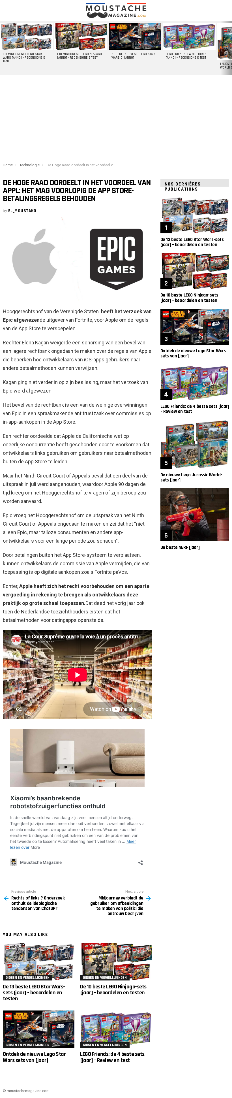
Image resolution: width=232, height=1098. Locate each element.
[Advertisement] (116, 117)
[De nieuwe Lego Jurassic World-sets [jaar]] (194, 444)
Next (229, 48)
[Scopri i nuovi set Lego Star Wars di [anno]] (135, 36)
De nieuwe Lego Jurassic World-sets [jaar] (191, 477)
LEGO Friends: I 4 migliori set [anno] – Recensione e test (188, 56)
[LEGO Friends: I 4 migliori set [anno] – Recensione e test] (189, 36)
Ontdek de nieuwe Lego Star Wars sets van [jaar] (34, 1057)
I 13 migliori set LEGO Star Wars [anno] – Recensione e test (24, 57)
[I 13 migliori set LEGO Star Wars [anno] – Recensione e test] (26, 36)
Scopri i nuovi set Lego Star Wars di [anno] (133, 56)
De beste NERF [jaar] (180, 547)
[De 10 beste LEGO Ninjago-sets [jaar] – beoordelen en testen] (116, 961)
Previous (3, 48)
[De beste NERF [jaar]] (194, 514)
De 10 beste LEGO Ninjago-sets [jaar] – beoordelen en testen (113, 989)
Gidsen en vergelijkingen (28, 977)
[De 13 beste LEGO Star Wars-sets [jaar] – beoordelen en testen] (38, 961)
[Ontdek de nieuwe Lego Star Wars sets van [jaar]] (38, 1029)
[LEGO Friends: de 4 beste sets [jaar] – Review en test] (116, 1029)
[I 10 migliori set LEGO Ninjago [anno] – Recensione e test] (80, 36)
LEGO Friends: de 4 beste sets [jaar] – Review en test (112, 1057)
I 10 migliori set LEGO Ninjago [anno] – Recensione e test (79, 56)
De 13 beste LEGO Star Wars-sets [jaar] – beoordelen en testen (34, 993)
